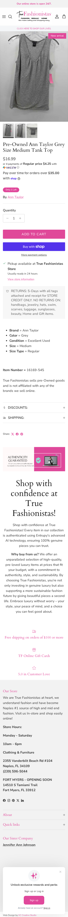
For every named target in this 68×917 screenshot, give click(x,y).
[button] (34, 165)
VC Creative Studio (27, 915)
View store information (21, 279)
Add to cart (34, 234)
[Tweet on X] (12, 434)
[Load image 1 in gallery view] (34, 76)
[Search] (12, 17)
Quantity (9, 210)
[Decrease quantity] (6, 218)
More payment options (34, 255)
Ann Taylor (16, 197)
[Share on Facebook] (17, 434)
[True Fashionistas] (34, 16)
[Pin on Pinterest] (21, 434)
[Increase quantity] (21, 218)
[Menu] (4, 17)
